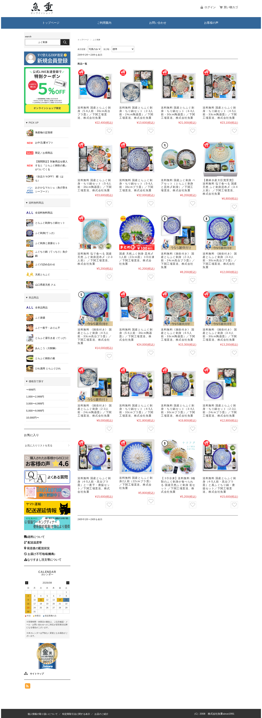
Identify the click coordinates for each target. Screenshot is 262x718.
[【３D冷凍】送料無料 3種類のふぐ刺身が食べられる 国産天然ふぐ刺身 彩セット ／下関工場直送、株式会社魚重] (178, 457)
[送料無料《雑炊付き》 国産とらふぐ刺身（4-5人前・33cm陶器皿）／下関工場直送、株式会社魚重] (178, 308)
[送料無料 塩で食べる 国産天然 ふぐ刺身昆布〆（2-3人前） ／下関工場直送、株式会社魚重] (95, 232)
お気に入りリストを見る (38, 445)
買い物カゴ (231, 7)
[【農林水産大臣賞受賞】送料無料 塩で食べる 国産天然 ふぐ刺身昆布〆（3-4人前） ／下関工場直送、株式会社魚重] (220, 159)
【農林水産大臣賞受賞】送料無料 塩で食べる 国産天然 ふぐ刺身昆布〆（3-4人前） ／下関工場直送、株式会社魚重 (220, 187)
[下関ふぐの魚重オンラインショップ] (42, 13)
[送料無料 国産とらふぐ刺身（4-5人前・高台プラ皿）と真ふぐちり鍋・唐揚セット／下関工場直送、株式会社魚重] (220, 457)
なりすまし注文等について (44, 559)
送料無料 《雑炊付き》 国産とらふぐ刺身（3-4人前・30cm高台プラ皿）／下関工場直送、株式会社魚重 (220, 260)
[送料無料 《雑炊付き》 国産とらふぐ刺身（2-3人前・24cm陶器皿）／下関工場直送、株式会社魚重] (95, 384)
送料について (36, 536)
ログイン (210, 7)
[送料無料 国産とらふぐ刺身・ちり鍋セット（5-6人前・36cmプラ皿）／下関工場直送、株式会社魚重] (137, 159)
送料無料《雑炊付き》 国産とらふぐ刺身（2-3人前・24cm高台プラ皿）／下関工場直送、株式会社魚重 (178, 260)
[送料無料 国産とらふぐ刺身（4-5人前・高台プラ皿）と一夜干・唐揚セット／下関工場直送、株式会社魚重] (95, 457)
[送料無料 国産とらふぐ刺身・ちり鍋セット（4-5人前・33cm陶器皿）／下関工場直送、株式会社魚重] (220, 86)
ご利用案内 (104, 22)
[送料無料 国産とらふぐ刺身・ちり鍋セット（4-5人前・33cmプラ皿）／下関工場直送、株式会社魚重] (137, 384)
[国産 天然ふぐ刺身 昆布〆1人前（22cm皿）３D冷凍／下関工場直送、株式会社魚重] (137, 232)
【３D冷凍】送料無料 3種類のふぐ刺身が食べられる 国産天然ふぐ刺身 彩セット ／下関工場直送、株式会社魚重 (178, 485)
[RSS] (27, 686)
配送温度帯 (35, 542)
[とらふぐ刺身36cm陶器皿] (137, 308)
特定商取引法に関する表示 (76, 714)
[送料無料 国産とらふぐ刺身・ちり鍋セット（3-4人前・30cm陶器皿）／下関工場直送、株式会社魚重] (178, 86)
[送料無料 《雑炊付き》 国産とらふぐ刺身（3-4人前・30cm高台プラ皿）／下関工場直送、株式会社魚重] (220, 232)
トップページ (50, 22)
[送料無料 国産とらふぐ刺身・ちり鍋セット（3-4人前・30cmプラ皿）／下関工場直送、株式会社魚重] (178, 384)
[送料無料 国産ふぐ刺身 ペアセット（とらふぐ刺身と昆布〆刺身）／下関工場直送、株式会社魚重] (178, 159)
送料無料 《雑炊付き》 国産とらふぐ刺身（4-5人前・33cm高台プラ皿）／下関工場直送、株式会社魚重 (95, 336)
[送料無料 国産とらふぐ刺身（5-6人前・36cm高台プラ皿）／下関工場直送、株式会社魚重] (95, 86)
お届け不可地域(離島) (41, 553)
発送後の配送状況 (38, 548)
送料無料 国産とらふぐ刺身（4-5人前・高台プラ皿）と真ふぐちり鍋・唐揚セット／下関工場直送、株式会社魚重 (219, 485)
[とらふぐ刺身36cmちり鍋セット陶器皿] (95, 159)
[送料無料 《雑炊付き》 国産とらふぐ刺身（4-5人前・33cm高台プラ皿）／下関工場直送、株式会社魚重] (95, 308)
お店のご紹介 (101, 714)
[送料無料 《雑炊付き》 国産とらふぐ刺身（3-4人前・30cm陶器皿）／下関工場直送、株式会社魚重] (220, 308)
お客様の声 (211, 22)
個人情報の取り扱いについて (43, 714)
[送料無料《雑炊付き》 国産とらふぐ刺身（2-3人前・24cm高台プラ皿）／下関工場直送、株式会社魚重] (178, 232)
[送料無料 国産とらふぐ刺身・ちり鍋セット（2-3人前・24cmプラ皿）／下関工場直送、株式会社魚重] (220, 384)
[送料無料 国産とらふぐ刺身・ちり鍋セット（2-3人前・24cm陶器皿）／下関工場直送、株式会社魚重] (137, 86)
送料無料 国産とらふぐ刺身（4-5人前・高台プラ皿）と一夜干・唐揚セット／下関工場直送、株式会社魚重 (94, 485)
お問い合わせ (157, 22)
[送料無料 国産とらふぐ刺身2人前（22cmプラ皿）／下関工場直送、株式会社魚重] (137, 457)
